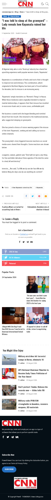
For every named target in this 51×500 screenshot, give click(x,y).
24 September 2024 (9, 277)
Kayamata (40, 187)
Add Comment (22, 33)
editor (22, 363)
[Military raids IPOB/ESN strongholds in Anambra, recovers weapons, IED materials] (9, 404)
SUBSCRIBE (9, 469)
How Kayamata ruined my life (22, 187)
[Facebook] (26, 196)
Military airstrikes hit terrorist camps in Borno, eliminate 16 (32, 358)
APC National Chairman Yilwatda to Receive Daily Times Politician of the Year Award (33, 373)
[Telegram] (28, 242)
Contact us (24, 234)
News (5, 16)
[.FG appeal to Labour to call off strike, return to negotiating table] (37, 315)
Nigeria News (15, 16)
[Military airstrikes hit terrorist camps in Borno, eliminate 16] (9, 359)
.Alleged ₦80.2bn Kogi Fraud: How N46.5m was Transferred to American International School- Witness (13, 330)
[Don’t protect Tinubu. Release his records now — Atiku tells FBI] (9, 390)
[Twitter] (32, 196)
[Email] (45, 196)
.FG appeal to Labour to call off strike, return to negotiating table (36, 329)
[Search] (46, 4)
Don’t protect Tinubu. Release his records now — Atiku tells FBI (33, 388)
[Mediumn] (31, 242)
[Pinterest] (39, 196)
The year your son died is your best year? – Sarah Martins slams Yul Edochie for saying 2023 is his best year (36, 299)
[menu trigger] (5, 4)
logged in (16, 222)
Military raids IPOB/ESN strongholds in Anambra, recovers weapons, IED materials (33, 404)
